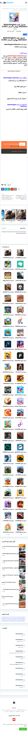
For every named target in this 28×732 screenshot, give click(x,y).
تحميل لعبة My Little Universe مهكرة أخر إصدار (8, 315)
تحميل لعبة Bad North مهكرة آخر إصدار (20, 292)
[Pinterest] (12, 189)
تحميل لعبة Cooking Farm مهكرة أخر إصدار (8, 429)
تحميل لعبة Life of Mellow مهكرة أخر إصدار (8, 326)
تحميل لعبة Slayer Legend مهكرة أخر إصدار (20, 383)
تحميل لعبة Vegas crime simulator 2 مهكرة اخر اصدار (8, 292)
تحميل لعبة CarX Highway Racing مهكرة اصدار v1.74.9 (10, 589)
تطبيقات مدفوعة (21, 617)
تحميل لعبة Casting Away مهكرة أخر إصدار (20, 337)
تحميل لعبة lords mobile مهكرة (9, 582)
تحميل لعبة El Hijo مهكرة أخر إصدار (20, 509)
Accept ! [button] (23, 729)
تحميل (22, 144)
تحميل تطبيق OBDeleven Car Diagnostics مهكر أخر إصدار (20, 452)
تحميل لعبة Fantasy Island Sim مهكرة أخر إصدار (8, 337)
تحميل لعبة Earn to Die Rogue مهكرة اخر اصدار (8, 303)
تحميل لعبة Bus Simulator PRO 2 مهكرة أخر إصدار (20, 475)
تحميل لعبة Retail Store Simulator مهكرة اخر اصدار (20, 315)
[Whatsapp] (9, 189)
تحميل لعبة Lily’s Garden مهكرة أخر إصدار (8, 520)
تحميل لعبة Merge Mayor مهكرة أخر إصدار (8, 509)
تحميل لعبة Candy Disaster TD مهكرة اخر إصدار (8, 360)
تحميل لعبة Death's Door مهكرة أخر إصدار (20, 372)
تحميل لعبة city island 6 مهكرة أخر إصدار (8, 372)
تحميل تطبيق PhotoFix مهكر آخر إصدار (20, 360)
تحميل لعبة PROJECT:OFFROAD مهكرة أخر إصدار (20, 440)
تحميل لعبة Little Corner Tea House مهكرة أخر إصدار (8, 532)
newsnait (9, 3)
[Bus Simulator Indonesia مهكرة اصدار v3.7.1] (22, 561)
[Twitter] (5, 189)
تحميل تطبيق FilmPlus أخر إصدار (20, 326)
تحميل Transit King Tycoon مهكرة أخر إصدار (8, 497)
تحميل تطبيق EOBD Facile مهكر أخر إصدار (20, 463)
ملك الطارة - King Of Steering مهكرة (10, 568)
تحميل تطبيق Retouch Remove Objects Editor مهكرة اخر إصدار (8, 349)
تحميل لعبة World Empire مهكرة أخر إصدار (8, 395)
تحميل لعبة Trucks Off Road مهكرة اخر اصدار (10, 220)
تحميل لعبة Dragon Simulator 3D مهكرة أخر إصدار (8, 463)
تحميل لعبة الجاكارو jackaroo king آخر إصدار (8, 280)
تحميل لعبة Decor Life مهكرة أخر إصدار (20, 406)
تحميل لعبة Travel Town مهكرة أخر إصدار (20, 395)
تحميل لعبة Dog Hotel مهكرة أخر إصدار (20, 486)
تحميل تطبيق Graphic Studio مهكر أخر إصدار (20, 429)
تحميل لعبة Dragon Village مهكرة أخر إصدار (8, 486)
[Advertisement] (14, 125)
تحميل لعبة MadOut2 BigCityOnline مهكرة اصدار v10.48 (10, 553)
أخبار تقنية (4, 617)
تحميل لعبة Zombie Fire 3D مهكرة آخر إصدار (20, 280)
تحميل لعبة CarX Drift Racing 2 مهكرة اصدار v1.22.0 (10, 546)
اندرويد (17, 8)
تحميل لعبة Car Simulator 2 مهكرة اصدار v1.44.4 (10, 575)
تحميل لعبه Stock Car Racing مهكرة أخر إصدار (20, 520)
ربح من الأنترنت (13, 620)
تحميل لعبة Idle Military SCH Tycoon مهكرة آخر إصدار (8, 269)
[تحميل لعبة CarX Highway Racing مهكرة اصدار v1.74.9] (22, 590)
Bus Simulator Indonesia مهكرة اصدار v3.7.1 (10, 560)
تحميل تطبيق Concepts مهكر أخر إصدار (8, 417)
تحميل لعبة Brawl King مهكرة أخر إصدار (20, 532)
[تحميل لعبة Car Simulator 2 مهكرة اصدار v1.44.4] (22, 576)
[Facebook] (2, 189)
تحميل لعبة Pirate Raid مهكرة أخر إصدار (20, 417)
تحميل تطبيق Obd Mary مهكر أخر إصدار (8, 452)
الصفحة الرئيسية (23, 8)
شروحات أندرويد (21, 620)
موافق (25, 725)
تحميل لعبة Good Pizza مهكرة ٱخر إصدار (10, 603)
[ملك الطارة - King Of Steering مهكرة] (22, 569)
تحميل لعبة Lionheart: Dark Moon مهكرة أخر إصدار (8, 406)
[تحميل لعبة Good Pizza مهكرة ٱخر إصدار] (22, 604)
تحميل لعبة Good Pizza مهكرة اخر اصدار (20, 303)
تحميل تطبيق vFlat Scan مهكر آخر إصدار (20, 269)
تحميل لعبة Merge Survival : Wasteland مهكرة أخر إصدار (8, 383)
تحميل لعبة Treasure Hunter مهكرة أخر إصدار (8, 475)
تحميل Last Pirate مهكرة (7, 596)
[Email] (15, 189)
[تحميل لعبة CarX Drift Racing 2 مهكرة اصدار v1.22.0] (22, 547)
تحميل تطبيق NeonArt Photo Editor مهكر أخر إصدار (8, 440)
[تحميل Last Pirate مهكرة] (22, 597)
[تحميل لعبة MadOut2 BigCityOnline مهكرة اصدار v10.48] (22, 554)
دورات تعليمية (5, 620)
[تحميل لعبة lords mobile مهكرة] (22, 583)
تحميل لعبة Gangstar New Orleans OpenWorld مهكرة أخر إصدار (20, 349)
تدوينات (14, 617)
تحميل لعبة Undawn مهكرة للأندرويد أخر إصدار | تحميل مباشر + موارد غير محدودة (21, 220)
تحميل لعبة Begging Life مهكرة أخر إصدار (20, 497)
